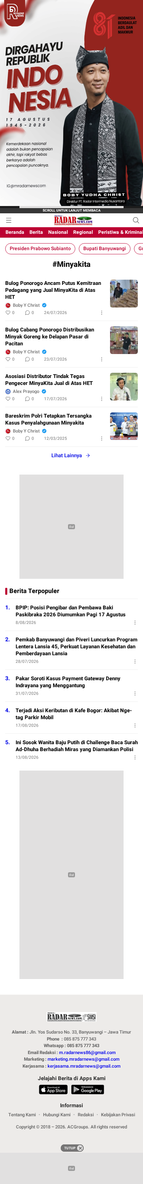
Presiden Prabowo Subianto (40, 248)
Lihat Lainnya (66, 455)
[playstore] (87, 1090)
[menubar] (9, 220)
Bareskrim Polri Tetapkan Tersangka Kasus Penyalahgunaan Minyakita (48, 419)
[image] (124, 293)
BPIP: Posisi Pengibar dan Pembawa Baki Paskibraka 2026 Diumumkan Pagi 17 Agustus (71, 611)
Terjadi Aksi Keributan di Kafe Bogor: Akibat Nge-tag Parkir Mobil (74, 714)
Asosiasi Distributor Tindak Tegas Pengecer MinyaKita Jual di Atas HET (49, 380)
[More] (101, 312)
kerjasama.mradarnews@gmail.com (84, 1066)
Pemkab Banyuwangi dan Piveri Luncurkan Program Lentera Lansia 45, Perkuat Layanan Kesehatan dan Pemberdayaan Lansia (76, 646)
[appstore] (53, 1090)
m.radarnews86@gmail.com (87, 1052)
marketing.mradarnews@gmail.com (83, 1059)
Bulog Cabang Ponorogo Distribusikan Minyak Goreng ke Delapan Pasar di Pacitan (49, 336)
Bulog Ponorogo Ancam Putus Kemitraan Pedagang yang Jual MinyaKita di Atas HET (53, 290)
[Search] (136, 220)
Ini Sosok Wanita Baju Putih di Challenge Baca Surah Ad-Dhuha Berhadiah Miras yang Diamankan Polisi (77, 746)
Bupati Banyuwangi (104, 248)
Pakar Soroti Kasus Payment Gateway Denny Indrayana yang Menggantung (68, 682)
